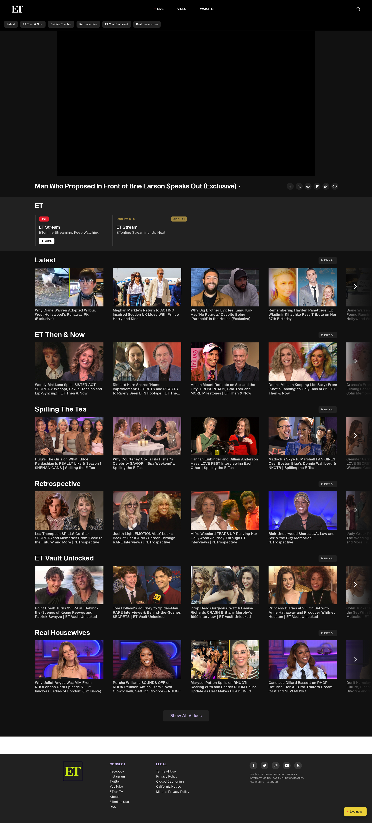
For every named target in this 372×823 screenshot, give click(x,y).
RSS (113, 807)
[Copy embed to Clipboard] (335, 186)
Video (182, 9)
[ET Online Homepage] (17, 9)
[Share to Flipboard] (317, 186)
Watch (48, 241)
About (114, 797)
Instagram (117, 776)
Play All (329, 260)
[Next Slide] (357, 288)
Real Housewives (147, 24)
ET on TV (116, 792)
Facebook (117, 771)
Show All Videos (186, 716)
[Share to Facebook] (290, 186)
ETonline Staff (120, 802)
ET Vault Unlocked (116, 24)
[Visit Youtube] (287, 765)
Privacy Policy (166, 776)
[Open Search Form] (358, 9)
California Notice (168, 786)
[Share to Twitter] (299, 186)
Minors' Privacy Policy (172, 792)
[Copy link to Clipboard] (326, 186)
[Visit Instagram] (276, 766)
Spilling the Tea (61, 24)
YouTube (116, 786)
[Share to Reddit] (308, 186)
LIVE (160, 9)
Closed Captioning (170, 781)
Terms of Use (166, 771)
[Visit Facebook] (253, 766)
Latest (11, 24)
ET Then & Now (33, 24)
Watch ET (207, 9)
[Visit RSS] (298, 766)
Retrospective (88, 24)
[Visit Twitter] (264, 766)
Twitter (115, 781)
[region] (186, 103)
